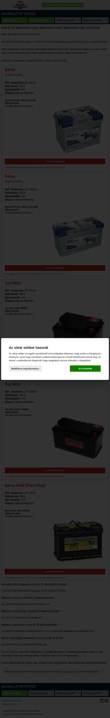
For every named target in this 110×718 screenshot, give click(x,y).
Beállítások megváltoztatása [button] (25, 368)
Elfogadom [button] (85, 368)
